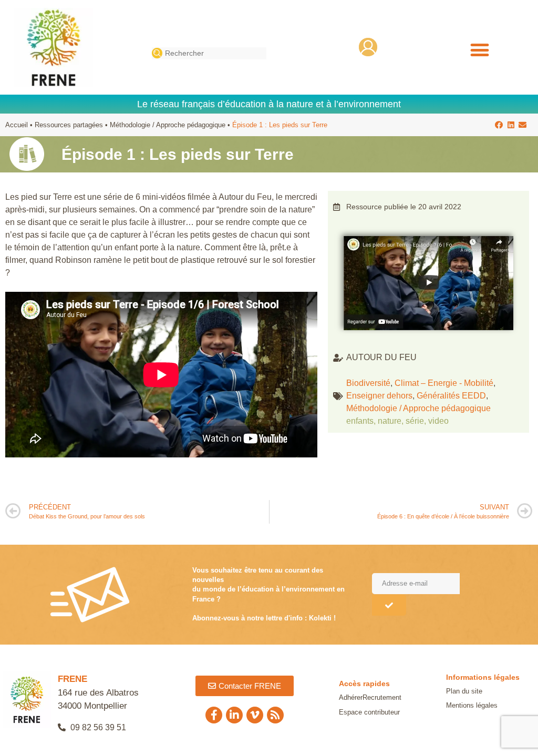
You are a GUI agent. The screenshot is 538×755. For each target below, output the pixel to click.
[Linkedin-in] (234, 715)
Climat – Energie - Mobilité (444, 383)
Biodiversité (368, 383)
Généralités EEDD (451, 395)
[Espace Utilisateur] (368, 47)
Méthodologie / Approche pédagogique (167, 125)
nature (389, 420)
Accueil (16, 125)
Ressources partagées (69, 125)
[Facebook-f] (213, 715)
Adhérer (351, 697)
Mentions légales (472, 705)
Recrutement (382, 697)
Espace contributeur (369, 712)
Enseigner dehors (379, 395)
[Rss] (275, 715)
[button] (479, 50)
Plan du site (464, 691)
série (415, 420)
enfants (360, 420)
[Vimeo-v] (254, 715)
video (438, 420)
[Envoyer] (389, 605)
